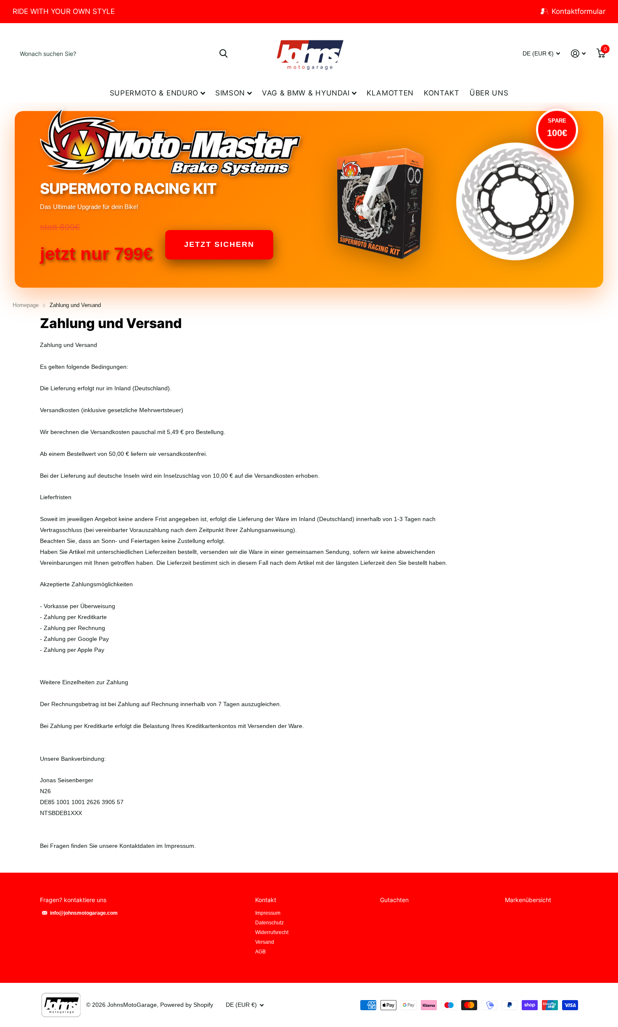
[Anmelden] (578, 53)
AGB (260, 952)
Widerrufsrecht (271, 932)
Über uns (489, 93)
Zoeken (223, 53)
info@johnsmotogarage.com (84, 913)
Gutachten (394, 899)
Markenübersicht (528, 899)
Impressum (267, 913)
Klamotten (390, 93)
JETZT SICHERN (219, 244)
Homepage (26, 305)
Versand (264, 942)
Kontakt (442, 93)
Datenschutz (269, 923)
